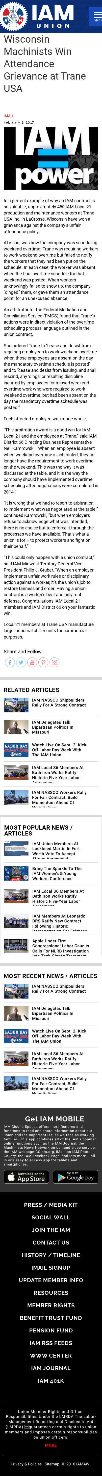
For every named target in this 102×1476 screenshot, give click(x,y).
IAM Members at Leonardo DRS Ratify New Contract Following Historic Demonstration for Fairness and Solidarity (59, 926)
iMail (9, 116)
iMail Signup (51, 1267)
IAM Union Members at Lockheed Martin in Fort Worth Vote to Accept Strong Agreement (56, 851)
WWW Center (51, 1355)
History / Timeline (51, 1255)
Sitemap (52, 1464)
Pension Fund (51, 1330)
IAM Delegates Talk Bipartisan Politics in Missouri (53, 727)
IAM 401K (51, 1381)
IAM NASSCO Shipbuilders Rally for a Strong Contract (59, 703)
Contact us (51, 1242)
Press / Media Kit (51, 1205)
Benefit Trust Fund (51, 1318)
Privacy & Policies (26, 1464)
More (51, 1446)
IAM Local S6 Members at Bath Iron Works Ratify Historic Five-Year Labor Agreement (58, 775)
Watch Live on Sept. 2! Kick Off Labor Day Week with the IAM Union (59, 750)
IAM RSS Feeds (51, 1343)
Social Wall (51, 1217)
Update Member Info (51, 1280)
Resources (51, 1293)
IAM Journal (51, 1368)
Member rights (51, 1305)
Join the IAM (51, 1230)
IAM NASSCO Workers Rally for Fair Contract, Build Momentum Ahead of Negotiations (59, 800)
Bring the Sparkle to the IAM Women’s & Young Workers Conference (57, 873)
